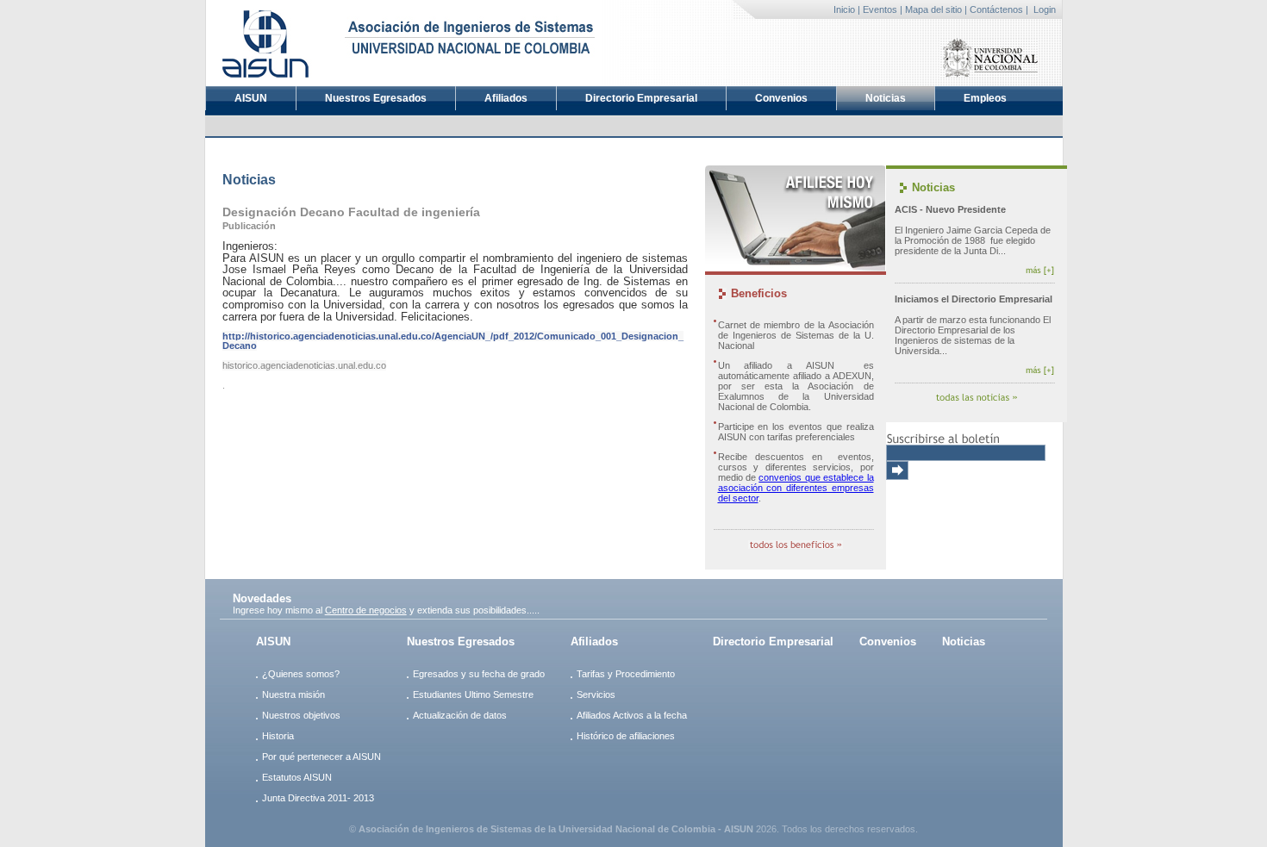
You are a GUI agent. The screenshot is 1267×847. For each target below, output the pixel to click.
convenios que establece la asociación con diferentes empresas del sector (796, 487)
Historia (278, 736)
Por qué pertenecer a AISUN (321, 756)
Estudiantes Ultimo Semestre (473, 694)
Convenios (781, 98)
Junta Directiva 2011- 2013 (318, 798)
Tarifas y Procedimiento (626, 674)
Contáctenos (996, 9)
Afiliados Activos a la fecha (632, 715)
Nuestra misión (293, 694)
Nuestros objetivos (301, 715)
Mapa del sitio (933, 9)
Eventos (880, 9)
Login (1044, 9)
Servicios (596, 694)
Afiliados (505, 98)
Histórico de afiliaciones (626, 736)
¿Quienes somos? (301, 674)
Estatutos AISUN (297, 777)
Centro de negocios (366, 610)
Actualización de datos (460, 715)
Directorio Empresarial (641, 98)
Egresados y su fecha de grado (479, 674)
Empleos (985, 98)
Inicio (844, 9)
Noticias (885, 98)
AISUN (250, 98)
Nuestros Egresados (376, 98)
